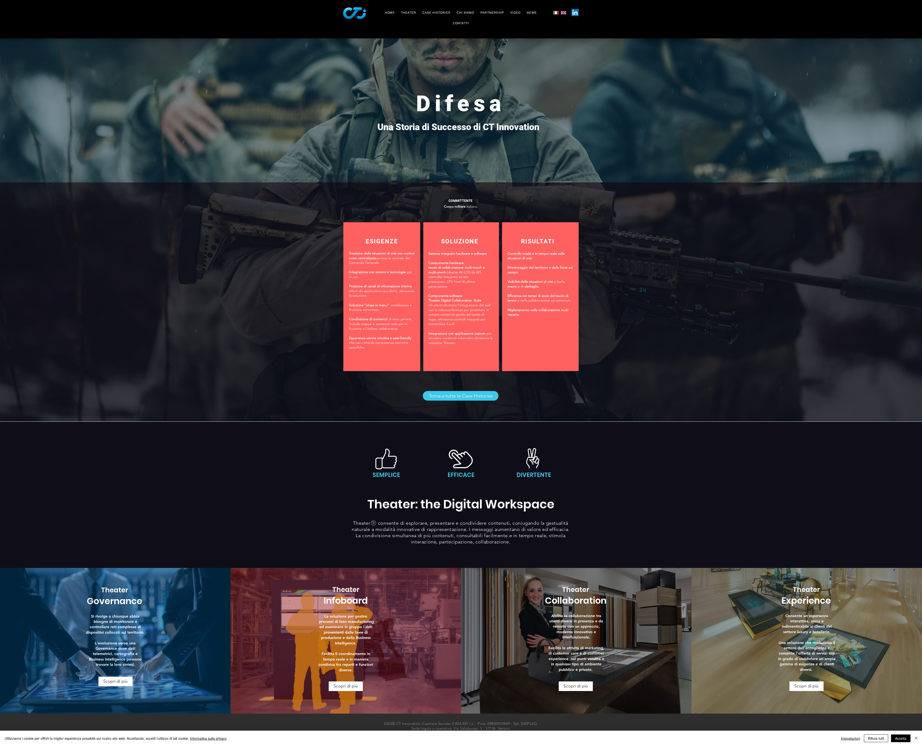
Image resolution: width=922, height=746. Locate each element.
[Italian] (556, 12)
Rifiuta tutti (876, 738)
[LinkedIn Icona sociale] (575, 12)
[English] (563, 12)
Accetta (900, 738)
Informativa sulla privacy (208, 738)
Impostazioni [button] (850, 738)
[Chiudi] (916, 738)
